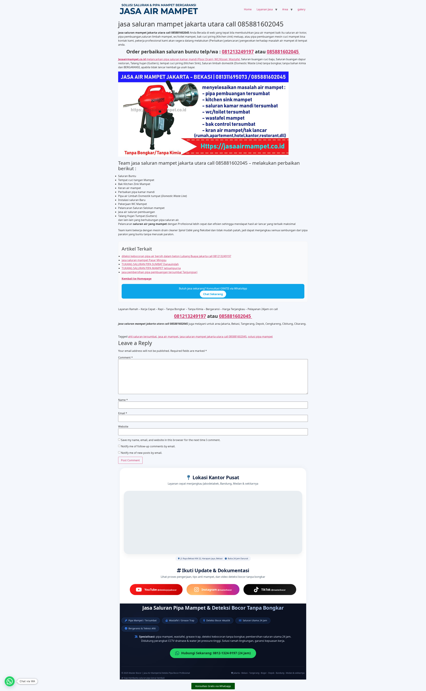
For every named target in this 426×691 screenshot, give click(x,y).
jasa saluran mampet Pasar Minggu (144, 260)
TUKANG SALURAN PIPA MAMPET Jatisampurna (151, 268)
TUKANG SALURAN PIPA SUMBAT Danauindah (150, 264)
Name (123, 400)
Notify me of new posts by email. (141, 452)
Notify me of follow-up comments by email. (148, 446)
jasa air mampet (168, 336)
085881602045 (283, 51)
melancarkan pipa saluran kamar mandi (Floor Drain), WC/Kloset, (173, 59)
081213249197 (238, 51)
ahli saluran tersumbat (142, 336)
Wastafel (234, 59)
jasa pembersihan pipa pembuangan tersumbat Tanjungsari (159, 272)
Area (285, 9)
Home (248, 9)
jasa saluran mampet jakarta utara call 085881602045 (213, 336)
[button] (10, 681)
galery (301, 9)
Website (123, 426)
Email (122, 413)
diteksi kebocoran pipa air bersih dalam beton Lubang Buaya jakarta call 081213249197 (176, 256)
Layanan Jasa (265, 9)
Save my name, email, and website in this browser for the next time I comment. (170, 440)
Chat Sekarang (213, 294)
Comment (125, 357)
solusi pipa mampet (260, 336)
